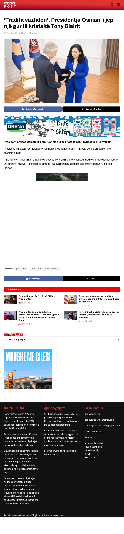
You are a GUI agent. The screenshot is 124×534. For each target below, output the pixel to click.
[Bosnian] (10, 334)
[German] (17, 334)
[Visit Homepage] (10, 5)
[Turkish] (21, 334)
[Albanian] (6, 334)
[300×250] (28, 369)
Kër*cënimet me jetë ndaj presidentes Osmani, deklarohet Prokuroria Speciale (99, 315)
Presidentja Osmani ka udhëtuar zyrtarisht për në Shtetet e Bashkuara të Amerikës (99, 299)
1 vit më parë (26, 303)
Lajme (33, 33)
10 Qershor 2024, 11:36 (15, 33)
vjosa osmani (51, 269)
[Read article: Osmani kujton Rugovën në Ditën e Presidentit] (10, 299)
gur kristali (21, 269)
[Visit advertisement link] (62, 126)
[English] (14, 334)
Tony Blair (35, 269)
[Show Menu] (118, 5)
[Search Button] (112, 5)
